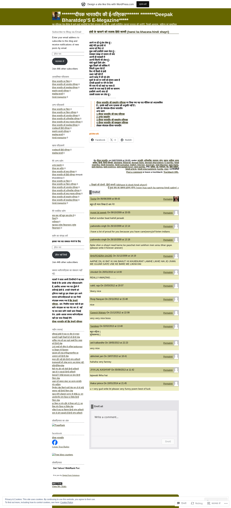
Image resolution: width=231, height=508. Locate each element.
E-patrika (169, 163)
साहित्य (171, 160)
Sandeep (94, 326)
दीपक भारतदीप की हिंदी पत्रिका (63, 175)
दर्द (157, 167)
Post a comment (134, 172)
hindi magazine (59, 97)
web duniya (97, 167)
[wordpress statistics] (57, 484)
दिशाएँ (54, 218)
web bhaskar (162, 165)
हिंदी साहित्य (174, 167)
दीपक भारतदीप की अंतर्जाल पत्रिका (65, 84)
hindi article (131, 169)
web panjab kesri (125, 167)
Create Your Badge (60, 446)
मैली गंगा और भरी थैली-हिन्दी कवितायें (65, 369)
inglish (133, 165)
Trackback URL (171, 172)
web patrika (139, 167)
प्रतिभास (55, 222)
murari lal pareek (98, 212)
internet (141, 165)
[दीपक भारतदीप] (54, 444)
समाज (166, 160)
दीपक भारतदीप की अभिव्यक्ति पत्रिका (66, 119)
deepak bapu (138, 163)
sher (166, 169)
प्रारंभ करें (142, 4)
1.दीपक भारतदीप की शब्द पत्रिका (110, 114)
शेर (167, 167)
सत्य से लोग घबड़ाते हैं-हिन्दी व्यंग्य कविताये (67, 413)
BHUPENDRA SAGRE (101, 256)
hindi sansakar (122, 165)
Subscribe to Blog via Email (66, 31)
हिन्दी (100, 163)
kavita (160, 169)
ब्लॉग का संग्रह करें (60, 235)
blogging (118, 163)
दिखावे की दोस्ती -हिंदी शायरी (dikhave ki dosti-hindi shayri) (118, 184)
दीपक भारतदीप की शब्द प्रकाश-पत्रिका (66, 122)
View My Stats (59, 486)
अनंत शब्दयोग (57, 165)
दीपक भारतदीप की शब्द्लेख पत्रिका (65, 87)
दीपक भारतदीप (102, 160)
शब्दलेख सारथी (57, 94)
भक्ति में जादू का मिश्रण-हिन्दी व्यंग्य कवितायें (68, 410)
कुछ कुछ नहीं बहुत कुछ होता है (63, 215)
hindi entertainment (147, 169)
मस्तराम (155, 160)
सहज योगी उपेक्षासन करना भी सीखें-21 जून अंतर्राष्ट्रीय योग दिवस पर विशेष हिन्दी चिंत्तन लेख (67, 397)
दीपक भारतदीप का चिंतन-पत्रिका (64, 112)
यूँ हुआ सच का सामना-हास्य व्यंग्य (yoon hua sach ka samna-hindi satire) (143, 187)
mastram (150, 165)
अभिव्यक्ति (148, 160)
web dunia (173, 165)
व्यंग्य (161, 160)
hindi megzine (107, 165)
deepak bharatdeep (154, 163)
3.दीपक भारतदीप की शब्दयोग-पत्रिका (112, 119)
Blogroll (127, 163)
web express (109, 167)
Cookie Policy (66, 502)
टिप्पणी (168, 441)
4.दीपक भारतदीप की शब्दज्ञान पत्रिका (112, 122)
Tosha (93, 199)
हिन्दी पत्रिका (108, 163)
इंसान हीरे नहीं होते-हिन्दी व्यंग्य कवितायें (66, 359)
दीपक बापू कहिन (58, 168)
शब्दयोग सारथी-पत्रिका (60, 91)
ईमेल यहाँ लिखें (61, 254)
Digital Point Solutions (70, 475)
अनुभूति (140, 160)
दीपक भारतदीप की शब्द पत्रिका (63, 171)
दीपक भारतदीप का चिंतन (61, 81)
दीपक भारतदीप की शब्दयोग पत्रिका (111, 102)
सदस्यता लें (59, 61)
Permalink (168, 199)
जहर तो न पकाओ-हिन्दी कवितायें (63, 372)
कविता (153, 167)
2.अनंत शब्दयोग (103, 117)
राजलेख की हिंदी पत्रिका (61, 128)
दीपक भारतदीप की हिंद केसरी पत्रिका (67, 321)
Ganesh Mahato (98, 312)
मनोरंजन (162, 167)
